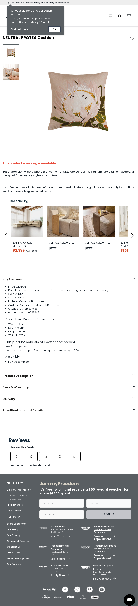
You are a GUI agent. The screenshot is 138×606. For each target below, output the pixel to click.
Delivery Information (19, 489)
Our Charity (14, 535)
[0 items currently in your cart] (128, 16)
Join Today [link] (58, 536)
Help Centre (14, 510)
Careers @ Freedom (18, 541)
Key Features (12, 279)
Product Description (18, 376)
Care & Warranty (16, 387)
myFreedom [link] (58, 526)
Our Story (12, 529)
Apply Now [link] (58, 575)
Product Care (15, 505)
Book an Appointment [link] (102, 537)
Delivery (9, 399)
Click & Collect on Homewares (17, 497)
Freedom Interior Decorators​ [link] (60, 547)
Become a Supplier (18, 558)
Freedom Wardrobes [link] (105, 545)
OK (54, 29)
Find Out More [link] (102, 578)
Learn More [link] (58, 559)
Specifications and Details (23, 410)
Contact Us (13, 547)
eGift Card (13, 552)
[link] (110, 16)
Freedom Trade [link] (59, 565)
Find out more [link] (19, 29)
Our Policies (14, 564)
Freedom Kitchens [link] (104, 526)
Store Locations (16, 523)
